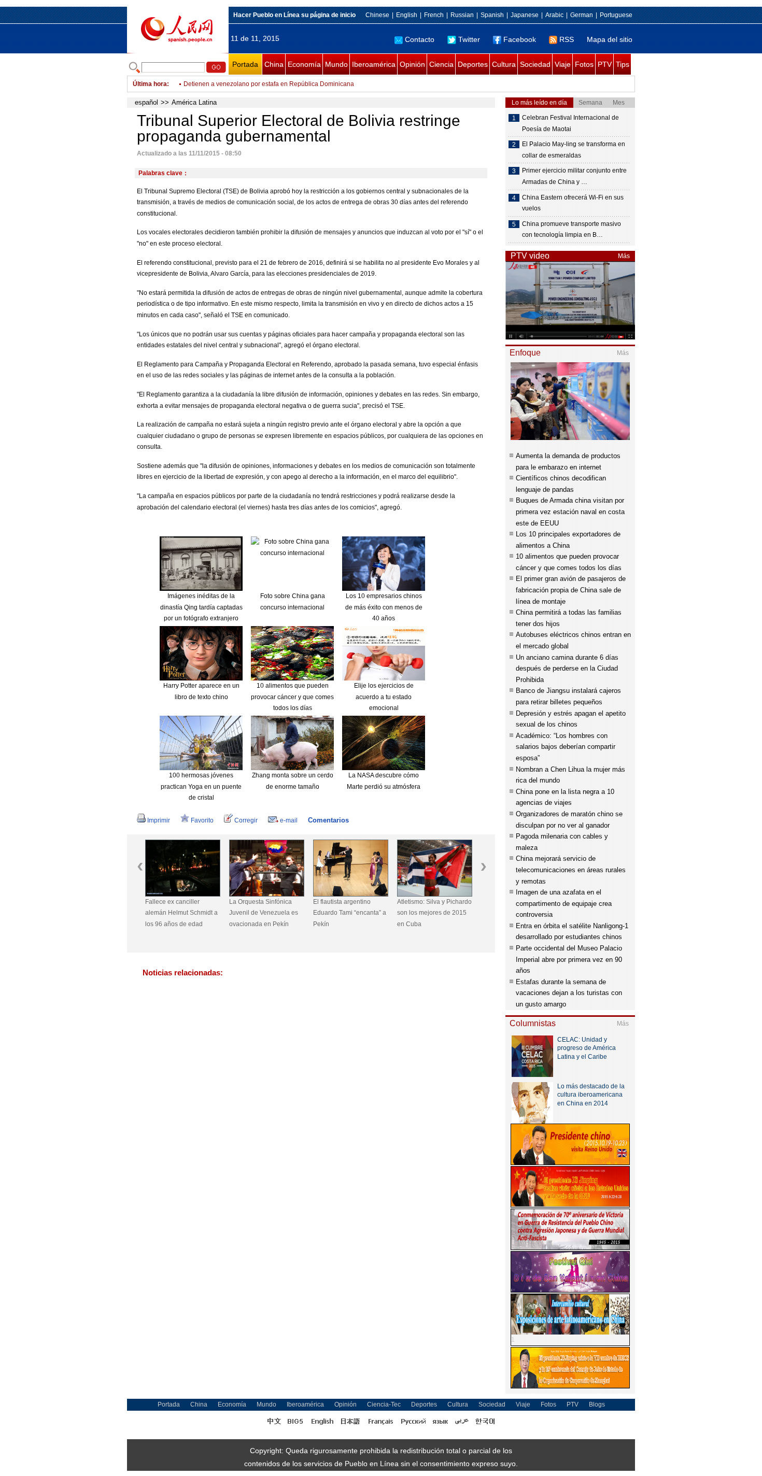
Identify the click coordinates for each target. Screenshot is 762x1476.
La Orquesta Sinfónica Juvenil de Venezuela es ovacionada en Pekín (263, 913)
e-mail (289, 820)
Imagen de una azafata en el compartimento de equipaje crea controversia (564, 903)
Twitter (469, 39)
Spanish (492, 15)
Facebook (519, 39)
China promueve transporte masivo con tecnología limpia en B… (571, 229)
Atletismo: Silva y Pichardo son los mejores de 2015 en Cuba (434, 913)
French (434, 15)
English (406, 15)
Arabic (554, 15)
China (274, 64)
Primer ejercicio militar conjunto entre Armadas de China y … (574, 176)
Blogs (597, 1404)
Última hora (150, 84)
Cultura (504, 64)
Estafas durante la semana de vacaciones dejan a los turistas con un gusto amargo (569, 993)
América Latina (194, 102)
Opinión (412, 64)
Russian (462, 15)
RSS (566, 39)
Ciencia (441, 64)
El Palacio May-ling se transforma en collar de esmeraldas (573, 149)
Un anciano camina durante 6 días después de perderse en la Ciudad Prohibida (567, 669)
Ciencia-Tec (384, 1404)
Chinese (377, 15)
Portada (245, 64)
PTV (605, 64)
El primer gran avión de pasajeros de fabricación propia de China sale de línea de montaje (571, 590)
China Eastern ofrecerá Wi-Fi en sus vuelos (573, 203)
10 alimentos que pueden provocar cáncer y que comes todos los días (292, 697)
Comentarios (328, 820)
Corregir (246, 820)
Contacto (419, 39)
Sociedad (535, 64)
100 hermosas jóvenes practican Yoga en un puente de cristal (201, 786)
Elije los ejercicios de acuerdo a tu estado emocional (384, 697)
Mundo (336, 64)
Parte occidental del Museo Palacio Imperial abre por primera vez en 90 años (569, 959)
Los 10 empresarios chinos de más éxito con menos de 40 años (383, 607)
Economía (304, 64)
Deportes (473, 64)
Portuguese (616, 15)
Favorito (202, 820)
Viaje (563, 64)
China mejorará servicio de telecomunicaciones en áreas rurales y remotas (571, 870)
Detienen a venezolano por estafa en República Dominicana (269, 84)
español (146, 102)
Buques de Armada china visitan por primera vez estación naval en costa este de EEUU (570, 511)
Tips (622, 64)
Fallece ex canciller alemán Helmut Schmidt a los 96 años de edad (181, 913)
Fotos (584, 64)
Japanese (525, 15)
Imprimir (158, 820)
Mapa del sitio (609, 39)
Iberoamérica (374, 64)
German (581, 15)
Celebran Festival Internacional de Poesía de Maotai (570, 123)
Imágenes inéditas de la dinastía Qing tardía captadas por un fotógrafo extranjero (201, 607)
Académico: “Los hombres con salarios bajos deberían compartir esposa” (565, 747)
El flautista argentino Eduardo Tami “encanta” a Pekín (349, 913)
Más (624, 256)
